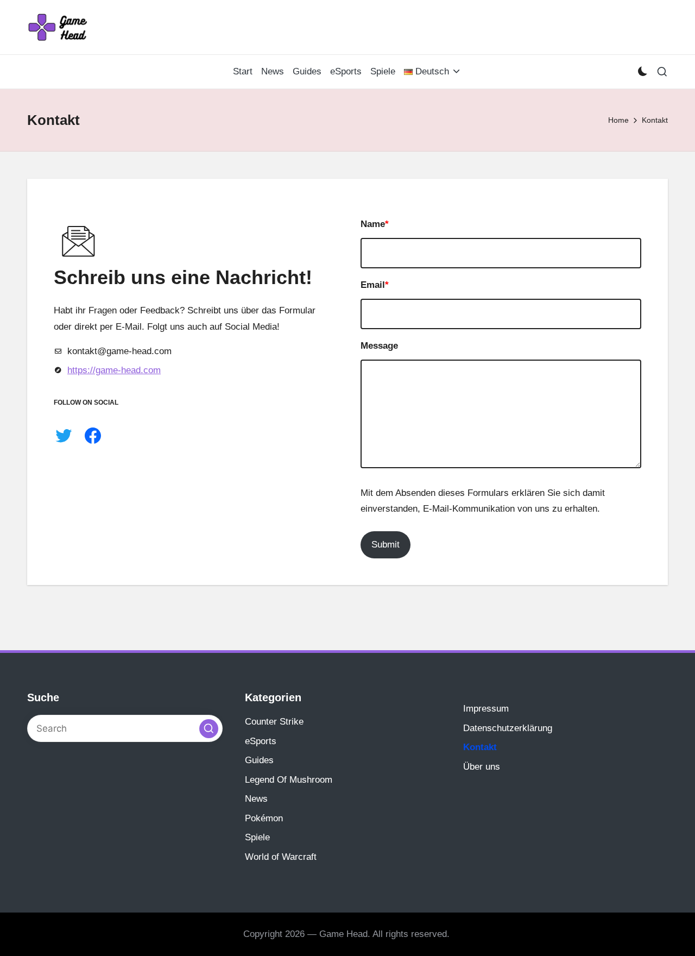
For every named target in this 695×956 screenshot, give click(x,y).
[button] (208, 728)
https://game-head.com (114, 370)
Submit (385, 544)
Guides (259, 760)
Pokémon (264, 818)
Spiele (257, 837)
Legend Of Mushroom (288, 780)
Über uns (481, 767)
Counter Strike (274, 721)
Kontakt (480, 747)
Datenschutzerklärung (507, 728)
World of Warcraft (281, 857)
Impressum (486, 708)
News (256, 799)
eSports (260, 741)
